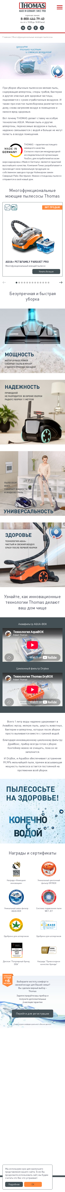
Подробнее (14, 1184)
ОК (33, 1184)
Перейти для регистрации (32, 1013)
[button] (59, 7)
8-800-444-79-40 (32, 19)
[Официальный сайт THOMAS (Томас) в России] (32, 7)
